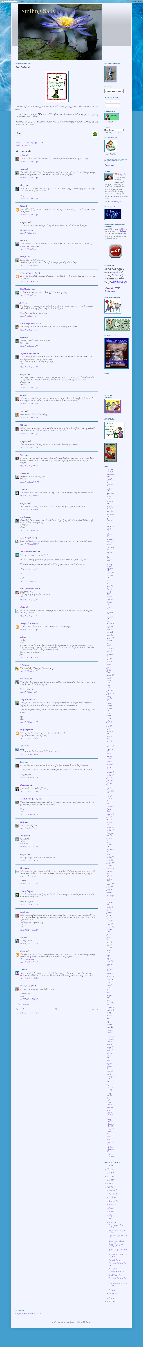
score (108, 985)
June (110, 1212)
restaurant (110, 969)
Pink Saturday (110, 901)
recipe (108, 956)
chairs (108, 589)
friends (109, 703)
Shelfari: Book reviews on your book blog (28, 1313)
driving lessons (109, 645)
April (22, 241)
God (108, 726)
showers (109, 1007)
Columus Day (109, 603)
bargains (109, 539)
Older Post (94, 1009)
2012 (109, 1180)
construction (110, 617)
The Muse (23, 836)
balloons (109, 534)
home (108, 762)
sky (108, 1013)
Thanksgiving (110, 1078)
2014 (109, 1173)
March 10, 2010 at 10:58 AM (29, 544)
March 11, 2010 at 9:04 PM (29, 814)
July (110, 1208)
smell (108, 1019)
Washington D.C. (110, 1125)
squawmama (24, 517)
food (108, 690)
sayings (109, 977)
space (108, 1024)
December (112, 1190)
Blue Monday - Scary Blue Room (118, 1285)
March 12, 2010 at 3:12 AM (29, 884)
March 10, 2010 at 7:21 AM (29, 265)
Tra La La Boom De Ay (28, 273)
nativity (109, 869)
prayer (22, 145)
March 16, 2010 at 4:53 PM (29, 978)
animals (109, 497)
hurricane (109, 767)
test (108, 1074)
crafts (108, 627)
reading (109, 951)
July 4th (109, 783)
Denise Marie (24, 679)
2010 (108, 1187)
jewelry (109, 775)
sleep (108, 1016)
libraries (109, 806)
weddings (109, 1132)
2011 (108, 1184)
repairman (110, 964)
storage (109, 1047)
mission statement (109, 844)
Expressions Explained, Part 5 (118, 1279)
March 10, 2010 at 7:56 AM (29, 330)
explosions (110, 654)
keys (108, 788)
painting (109, 884)
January (112, 1293)
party (108, 890)
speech (108, 1027)
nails (108, 866)
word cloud (110, 1142)
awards (109, 529)
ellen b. (22, 411)
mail (108, 817)
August (111, 1205)
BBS (108, 542)
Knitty (22, 489)
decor (108, 632)
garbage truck (109, 714)
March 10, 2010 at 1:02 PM (29, 657)
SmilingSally (121, 174)
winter (108, 1139)
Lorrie (22, 970)
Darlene (22, 607)
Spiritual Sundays (109, 1031)
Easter (109, 648)
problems (109, 937)
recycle (109, 958)
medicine (109, 830)
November (112, 1194)
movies (109, 857)
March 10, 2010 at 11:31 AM (29, 616)
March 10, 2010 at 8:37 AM (29, 388)
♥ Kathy (23, 665)
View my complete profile (112, 202)
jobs (108, 778)
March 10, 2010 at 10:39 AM (29, 510)
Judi (21, 637)
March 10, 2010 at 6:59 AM (29, 215)
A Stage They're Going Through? (116, 1245)
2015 (109, 1169)
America (109, 494)
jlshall (22, 169)
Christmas (110, 592)
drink (108, 641)
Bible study (110, 547)
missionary (110, 850)
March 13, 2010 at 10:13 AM (29, 930)
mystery (109, 863)
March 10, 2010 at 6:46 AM (29, 178)
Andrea (22, 337)
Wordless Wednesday (110, 1148)
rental (108, 961)
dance (108, 629)
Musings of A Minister (27, 623)
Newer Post (20, 1009)
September (112, 1201)
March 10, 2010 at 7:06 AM (29, 233)
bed (108, 545)
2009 (109, 1298)
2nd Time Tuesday (110, 471)
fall (108, 667)
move (108, 854)
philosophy (110, 895)
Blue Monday (109, 558)
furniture (109, 709)
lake (108, 796)
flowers (109, 686)
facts (108, 662)
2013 (109, 1176)
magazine (109, 814)
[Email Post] (42, 143)
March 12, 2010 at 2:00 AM (29, 861)
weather (109, 1129)
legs (108, 804)
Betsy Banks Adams (26, 700)
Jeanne (22, 303)
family (109, 670)
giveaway (109, 721)
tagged (108, 1061)
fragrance (109, 693)
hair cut (109, 746)
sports (108, 1037)
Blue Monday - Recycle (116, 1241)
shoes (108, 993)
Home (57, 1009)
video (108, 1108)
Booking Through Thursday (110, 566)
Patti (22, 206)
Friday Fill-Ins (109, 697)
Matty (22, 822)
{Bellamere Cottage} (26, 986)
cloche (108, 599)
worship (109, 1157)
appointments (110, 515)
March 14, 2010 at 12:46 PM (29, 962)
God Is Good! (113, 1269)
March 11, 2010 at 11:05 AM (29, 778)
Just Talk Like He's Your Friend (117, 1231)
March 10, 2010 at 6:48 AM (29, 199)
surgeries (27, 145)
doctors (109, 638)
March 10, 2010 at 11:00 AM (29, 581)
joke (108, 780)
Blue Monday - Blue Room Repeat (118, 1256)
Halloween (110, 749)
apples (108, 511)
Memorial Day (110, 834)
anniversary (110, 501)
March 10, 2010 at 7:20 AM (29, 249)
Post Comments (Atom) (31, 1013)
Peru (108, 892)
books (108, 573)
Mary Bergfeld (25, 730)
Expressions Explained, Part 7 (118, 1251)
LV (21, 395)
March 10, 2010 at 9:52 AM (29, 447)
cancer (108, 586)
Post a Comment (23, 1004)
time (108, 1082)
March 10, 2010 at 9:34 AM (29, 418)
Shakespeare (110, 988)
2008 (109, 1301)
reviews (109, 974)
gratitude (109, 736)
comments (110, 607)
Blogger (88, 1322)
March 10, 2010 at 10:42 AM (29, 530)
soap (108, 1021)
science (108, 982)
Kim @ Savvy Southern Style (29, 324)
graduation (110, 732)
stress (108, 1053)
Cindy (22, 937)
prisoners (109, 934)
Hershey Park (109, 758)
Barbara (23, 868)
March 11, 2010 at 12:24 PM (29, 791)
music (108, 860)
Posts (109, 101)
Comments (110, 105)
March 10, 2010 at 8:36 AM (29, 367)
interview (109, 772)
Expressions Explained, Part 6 (118, 1264)
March (111, 1222)
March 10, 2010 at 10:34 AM (29, 496)
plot (108, 910)
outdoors (109, 879)
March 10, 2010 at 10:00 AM (29, 466)
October (111, 1197)
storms (109, 1050)
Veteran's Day (109, 1104)
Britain (109, 581)
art (107, 524)
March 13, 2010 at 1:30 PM (29, 944)
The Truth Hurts (114, 1260)
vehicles (109, 1098)
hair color (110, 741)
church (109, 597)
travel (108, 1087)
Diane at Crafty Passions (28, 589)
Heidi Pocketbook (25, 289)
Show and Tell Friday (110, 1001)
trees (108, 1090)
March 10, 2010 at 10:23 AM (29, 482)
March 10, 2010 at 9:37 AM (29, 434)
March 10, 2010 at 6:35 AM (29, 162)
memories (109, 838)
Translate (119, 132)
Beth (21, 425)
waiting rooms (109, 1120)
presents (109, 927)
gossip (108, 729)
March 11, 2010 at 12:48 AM (29, 755)
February (112, 1290)
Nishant (22, 951)
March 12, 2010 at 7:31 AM (29, 905)
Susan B (23, 746)
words (108, 1154)
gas (108, 718)
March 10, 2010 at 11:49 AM (29, 630)
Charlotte (23, 473)
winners (109, 1137)
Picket (22, 455)
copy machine (109, 623)
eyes (108, 659)
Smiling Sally (38, 10)
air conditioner (110, 483)
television (109, 1066)
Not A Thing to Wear (116, 1275)
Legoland (109, 799)
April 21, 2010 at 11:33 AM (29, 999)
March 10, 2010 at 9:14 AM (29, 404)
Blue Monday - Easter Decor (116, 1226)
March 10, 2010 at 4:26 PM (29, 671)
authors (109, 526)
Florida (109, 681)
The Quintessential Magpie (28, 552)
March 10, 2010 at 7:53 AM (29, 316)
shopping (109, 996)
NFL (108, 876)
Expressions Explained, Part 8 (118, 1237)
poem (108, 913)
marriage (109, 823)
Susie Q (22, 912)
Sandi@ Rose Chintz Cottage (29, 799)
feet (108, 678)
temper (109, 1071)
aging (108, 479)
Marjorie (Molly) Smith (28, 354)
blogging (109, 552)
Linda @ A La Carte (27, 538)
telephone (109, 1064)
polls (108, 915)
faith (108, 665)
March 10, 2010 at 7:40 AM (29, 282)
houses (109, 764)
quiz (108, 945)
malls (108, 820)
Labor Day (110, 791)
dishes (108, 635)
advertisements (110, 475)
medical (109, 827)
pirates (109, 907)
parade (109, 887)
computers (110, 612)
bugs (108, 583)
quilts (108, 942)
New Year (110, 871)
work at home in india (27, 959)
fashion (109, 675)
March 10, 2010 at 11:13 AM (29, 600)
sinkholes (109, 1010)
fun (108, 706)
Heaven (109, 754)
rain (108, 948)
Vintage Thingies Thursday (110, 1112)
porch (108, 921)
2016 (109, 1166)
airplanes (109, 489)
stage (108, 1044)
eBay (108, 651)
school (109, 979)
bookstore (109, 576)
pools (108, 918)
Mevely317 (23, 257)
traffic (108, 1084)
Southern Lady (25, 891)
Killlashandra (24, 785)
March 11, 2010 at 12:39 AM (29, 738)
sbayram (74, 1322)
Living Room (109, 810)
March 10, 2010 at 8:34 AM (29, 346)
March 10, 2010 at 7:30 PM (29, 692)
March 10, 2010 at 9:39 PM (29, 722)
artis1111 (22, 155)
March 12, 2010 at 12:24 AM (29, 828)
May (111, 1215)
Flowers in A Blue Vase (116, 1272)
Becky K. (23, 185)
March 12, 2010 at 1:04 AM (29, 847)
